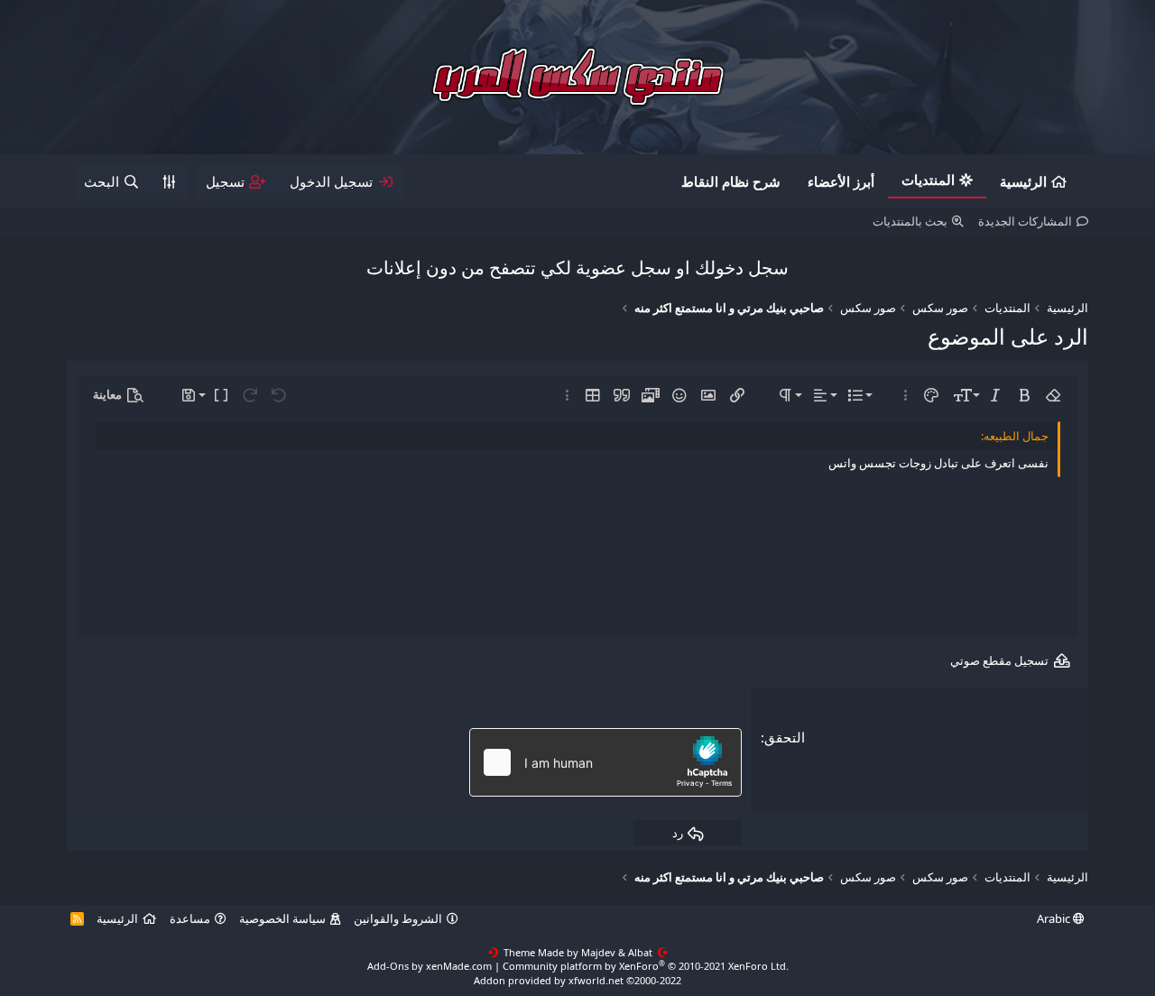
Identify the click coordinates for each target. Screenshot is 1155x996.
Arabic (1055, 918)
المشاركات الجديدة (1025, 221)
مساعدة (190, 918)
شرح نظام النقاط (731, 181)
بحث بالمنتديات (910, 221)
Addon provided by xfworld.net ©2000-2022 (577, 980)
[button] (1053, 395)
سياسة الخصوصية (282, 918)
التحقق (784, 737)
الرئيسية (1023, 181)
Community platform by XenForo (646, 966)
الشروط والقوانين (398, 918)
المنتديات (928, 180)
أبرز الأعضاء (841, 181)
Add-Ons (388, 966)
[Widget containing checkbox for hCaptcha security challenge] (605, 762)
